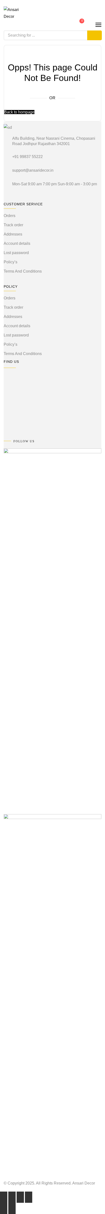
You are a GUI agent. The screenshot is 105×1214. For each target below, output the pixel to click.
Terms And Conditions (23, 271)
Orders (9, 216)
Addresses (13, 234)
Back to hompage (19, 112)
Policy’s (10, 262)
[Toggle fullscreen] (12, 1197)
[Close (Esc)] (28, 1197)
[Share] (20, 1197)
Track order (13, 225)
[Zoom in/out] (3, 1197)
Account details (17, 243)
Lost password (16, 253)
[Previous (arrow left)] (3, 1208)
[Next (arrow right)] (12, 1208)
